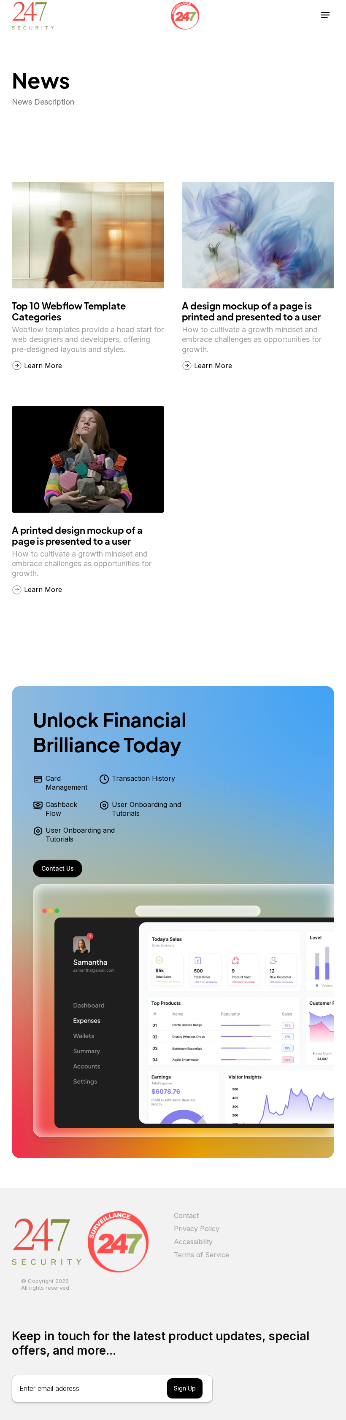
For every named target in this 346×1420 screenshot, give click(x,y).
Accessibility (193, 1241)
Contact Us (57, 868)
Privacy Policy (196, 1228)
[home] (33, 15)
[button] (325, 14)
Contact (186, 1215)
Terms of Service (201, 1255)
